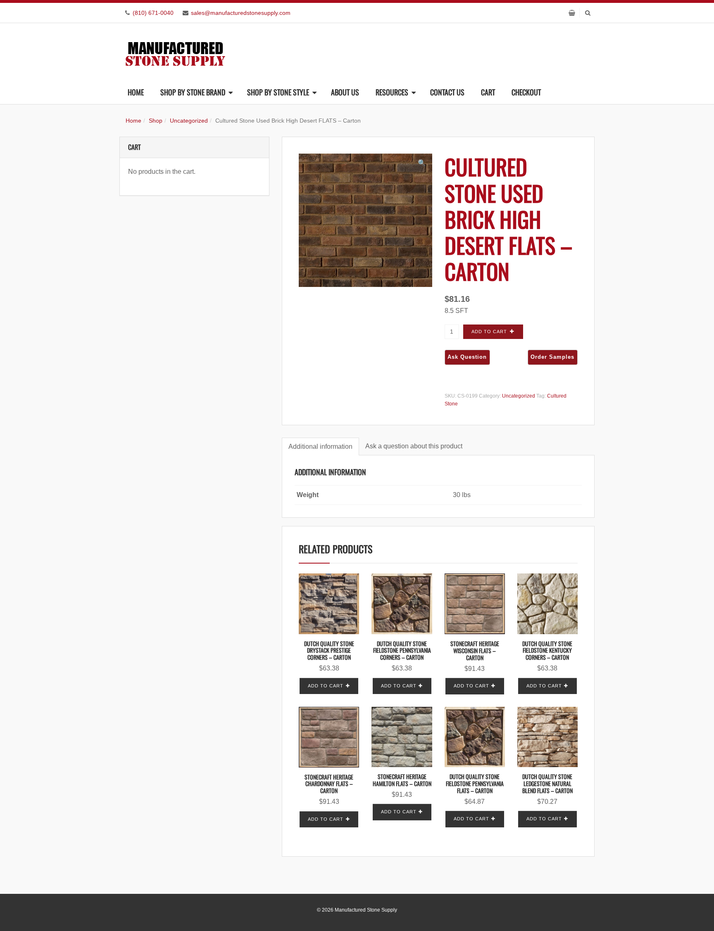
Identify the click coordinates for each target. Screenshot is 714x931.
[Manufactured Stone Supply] (175, 51)
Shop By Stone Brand (192, 92)
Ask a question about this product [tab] (413, 446)
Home (136, 92)
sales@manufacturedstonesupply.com (240, 12)
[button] (422, 163)
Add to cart (489, 331)
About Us (345, 92)
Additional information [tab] (320, 446)
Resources (392, 92)
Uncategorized (189, 120)
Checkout (526, 92)
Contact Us (447, 92)
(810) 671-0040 (153, 12)
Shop (155, 120)
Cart (488, 92)
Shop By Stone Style (278, 92)
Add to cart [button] (325, 685)
